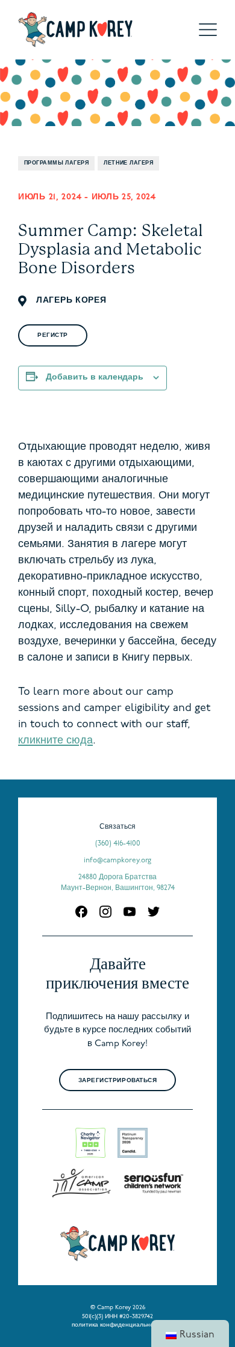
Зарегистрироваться (117, 1080)
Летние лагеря (128, 163)
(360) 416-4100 (117, 843)
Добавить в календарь (94, 377)
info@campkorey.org (117, 860)
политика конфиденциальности (117, 1325)
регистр (52, 335)
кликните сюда (55, 741)
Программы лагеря (56, 163)
